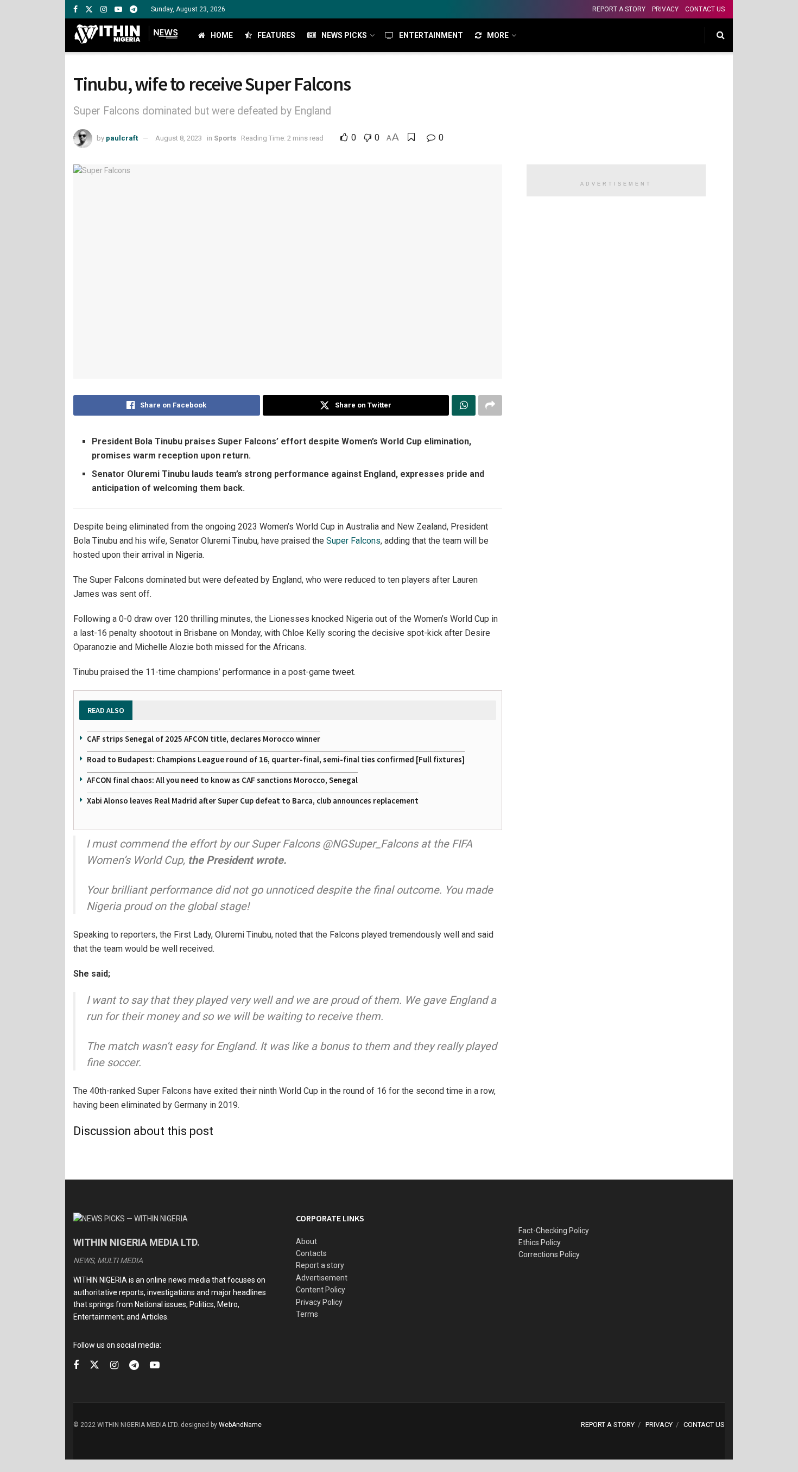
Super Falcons (353, 541)
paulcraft (122, 138)
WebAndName (240, 1425)
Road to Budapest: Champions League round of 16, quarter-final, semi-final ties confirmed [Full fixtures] (276, 759)
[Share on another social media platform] (490, 405)
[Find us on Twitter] (89, 9)
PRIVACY (665, 9)
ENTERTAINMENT (431, 35)
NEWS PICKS (344, 35)
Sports (225, 138)
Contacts (311, 1253)
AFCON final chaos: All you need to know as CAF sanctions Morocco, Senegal (222, 780)
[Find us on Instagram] (103, 9)
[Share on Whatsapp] (464, 405)
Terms (307, 1314)
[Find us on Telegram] (133, 9)
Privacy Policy (319, 1302)
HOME (222, 35)
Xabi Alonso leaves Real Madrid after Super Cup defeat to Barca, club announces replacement (253, 800)
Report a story (320, 1265)
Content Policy (320, 1289)
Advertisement (321, 1277)
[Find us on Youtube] (118, 9)
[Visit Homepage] (126, 35)
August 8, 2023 (178, 138)
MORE (498, 35)
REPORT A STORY (618, 9)
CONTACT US (705, 9)
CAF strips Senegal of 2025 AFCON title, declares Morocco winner (203, 739)
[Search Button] (721, 35)
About (306, 1241)
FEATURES (276, 35)
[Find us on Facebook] (75, 9)
